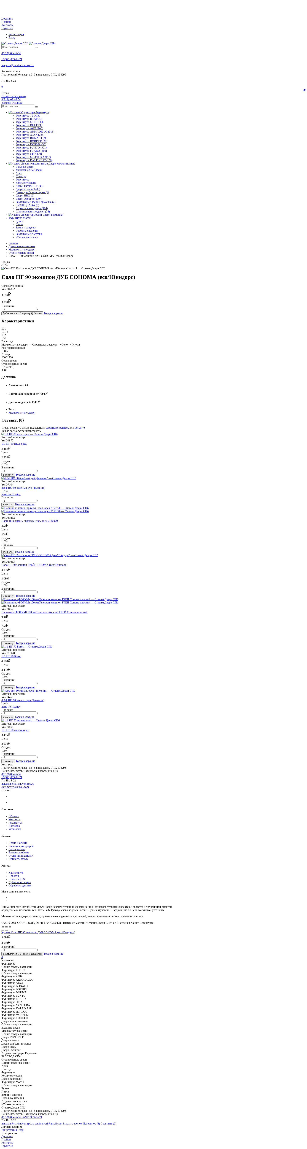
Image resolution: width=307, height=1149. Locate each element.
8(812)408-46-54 (11, 53)
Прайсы (6, 21)
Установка (15, 828)
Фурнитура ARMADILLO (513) (35, 131)
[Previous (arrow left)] (2, 930)
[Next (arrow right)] (6, 930)
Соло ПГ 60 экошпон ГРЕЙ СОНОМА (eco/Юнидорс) (34, 564)
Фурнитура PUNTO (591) (31, 147)
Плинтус (21, 176)
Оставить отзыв (18, 858)
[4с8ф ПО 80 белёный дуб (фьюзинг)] (153, 478)
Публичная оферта (20, 882)
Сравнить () (108, 1123)
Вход (12, 37)
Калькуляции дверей (21, 846)
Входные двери (25, 166)
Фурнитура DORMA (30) (31, 144)
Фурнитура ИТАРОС (29, 118)
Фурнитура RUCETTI (29, 125)
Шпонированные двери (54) (33, 211)
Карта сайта (16, 872)
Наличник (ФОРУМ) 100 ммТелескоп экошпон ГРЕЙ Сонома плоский (44, 612)
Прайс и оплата (18, 842)
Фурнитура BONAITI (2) (31, 137)
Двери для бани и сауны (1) (32, 192)
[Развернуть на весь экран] (6, 926)
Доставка (7, 18)
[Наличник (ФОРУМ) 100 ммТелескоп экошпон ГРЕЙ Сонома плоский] (153, 601)
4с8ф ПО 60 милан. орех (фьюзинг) (22, 700)
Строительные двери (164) (32, 208)
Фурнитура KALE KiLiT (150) (34, 160)
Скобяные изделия (27, 230)
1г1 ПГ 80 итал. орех (14, 443)
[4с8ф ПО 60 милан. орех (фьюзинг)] (153, 690)
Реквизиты (15, 822)
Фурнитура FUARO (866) (31, 150)
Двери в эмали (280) (28, 189)
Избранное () (92, 1123)
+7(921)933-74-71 (11, 59)
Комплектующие (26, 182)
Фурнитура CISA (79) (29, 153)
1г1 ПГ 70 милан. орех (15, 730)
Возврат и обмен (19, 852)
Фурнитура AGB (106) (29, 128)
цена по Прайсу (11, 494)
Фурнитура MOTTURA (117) (33, 157)
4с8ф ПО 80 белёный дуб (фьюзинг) (23, 487)
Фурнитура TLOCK (28, 115)
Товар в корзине (53, 313)
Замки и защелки (26, 227)
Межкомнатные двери (29, 169)
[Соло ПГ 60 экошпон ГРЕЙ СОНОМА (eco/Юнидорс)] (153, 555)
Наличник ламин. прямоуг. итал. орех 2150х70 (29, 520)
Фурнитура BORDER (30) (31, 141)
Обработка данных (20, 885)
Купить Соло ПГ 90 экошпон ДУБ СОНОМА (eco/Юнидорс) (38, 932)
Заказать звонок (72, 1123)
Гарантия (7, 28)
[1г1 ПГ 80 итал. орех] (153, 434)
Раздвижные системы (29, 233)
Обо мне (14, 816)
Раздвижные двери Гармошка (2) (35, 201)
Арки (19, 173)
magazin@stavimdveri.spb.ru (17, 65)
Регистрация (16, 34)
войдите (80, 427)
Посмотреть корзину (13, 96)
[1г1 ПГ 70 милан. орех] (153, 720)
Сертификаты (17, 849)
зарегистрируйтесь (57, 427)
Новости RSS (17, 879)
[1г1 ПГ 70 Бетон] (153, 646)
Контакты (7, 24)
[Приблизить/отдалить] (10, 926)
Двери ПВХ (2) (25, 195)
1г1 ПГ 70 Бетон (11, 656)
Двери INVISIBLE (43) (29, 185)
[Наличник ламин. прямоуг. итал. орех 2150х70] (153, 509)
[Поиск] (36, 47)
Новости (14, 875)
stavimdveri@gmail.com (15, 786)
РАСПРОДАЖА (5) (27, 205)
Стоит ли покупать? (21, 855)
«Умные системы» (27, 237)
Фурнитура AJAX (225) (30, 134)
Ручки (19, 221)
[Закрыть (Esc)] (2, 926)
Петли (19, 224)
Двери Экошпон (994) (29, 198)
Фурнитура (22, 179)
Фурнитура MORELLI (29, 121)
